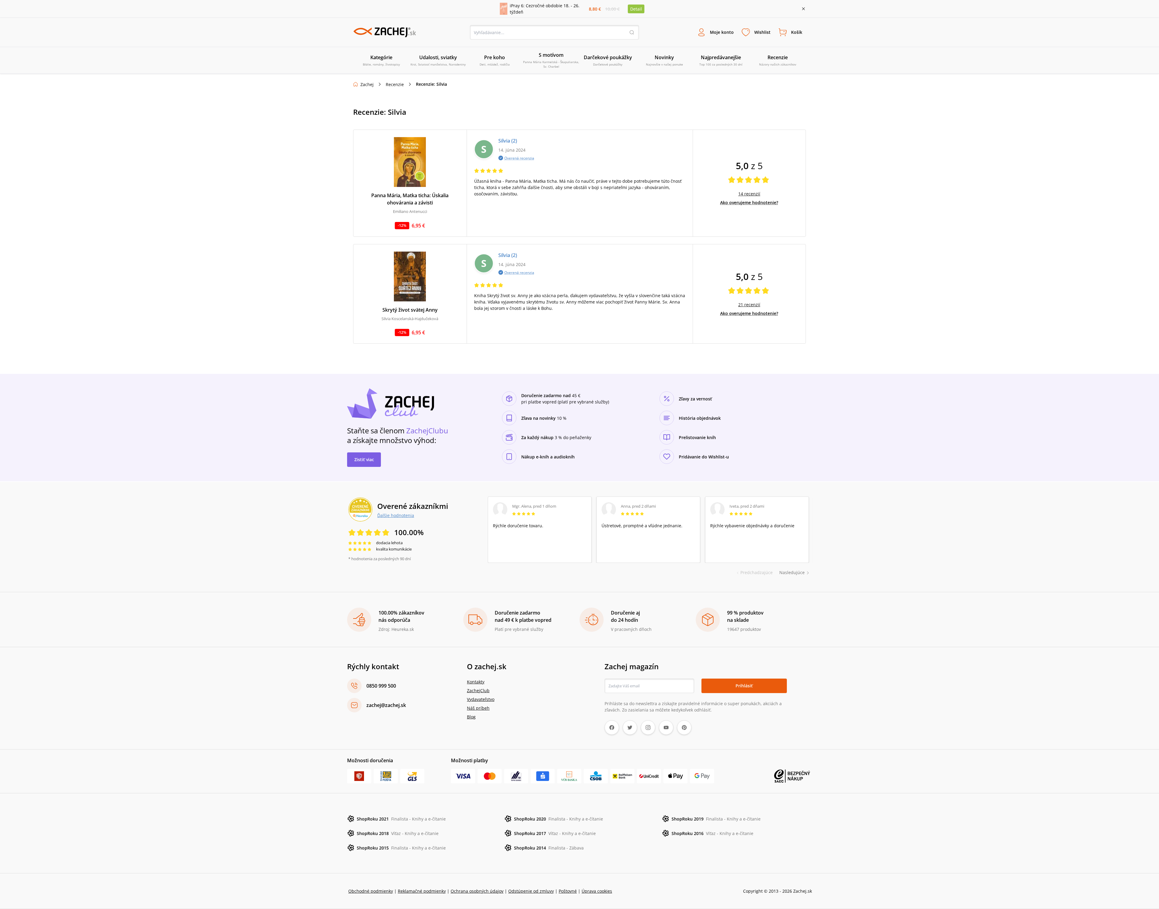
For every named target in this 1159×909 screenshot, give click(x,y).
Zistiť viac (364, 459)
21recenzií (749, 304)
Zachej (367, 84)
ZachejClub (478, 690)
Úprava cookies (597, 891)
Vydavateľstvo (480, 699)
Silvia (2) (507, 140)
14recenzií (749, 194)
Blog (471, 717)
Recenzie (395, 84)
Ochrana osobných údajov (477, 891)
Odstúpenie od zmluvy (531, 891)
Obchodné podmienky (370, 891)
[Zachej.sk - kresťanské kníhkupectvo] (384, 32)
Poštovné (568, 891)
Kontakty (475, 682)
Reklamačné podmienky (422, 891)
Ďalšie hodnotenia (395, 515)
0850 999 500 (381, 686)
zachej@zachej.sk (386, 705)
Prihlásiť (744, 686)
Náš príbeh (478, 708)
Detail (636, 9)
